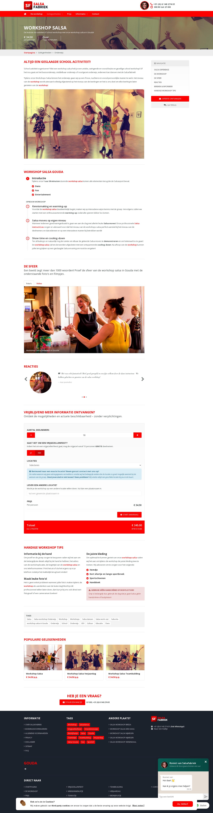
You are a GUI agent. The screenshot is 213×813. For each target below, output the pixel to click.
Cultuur (90, 623)
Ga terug (171, 105)
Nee (39, 453)
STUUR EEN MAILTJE (73, 702)
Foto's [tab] (29, 283)
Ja (31, 453)
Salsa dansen (87, 619)
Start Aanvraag (130, 514)
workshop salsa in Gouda (37, 623)
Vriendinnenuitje (91, 729)
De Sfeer (157, 78)
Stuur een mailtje (161, 729)
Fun (82, 742)
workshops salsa (129, 557)
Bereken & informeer (163, 86)
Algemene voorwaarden (36, 733)
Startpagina (29, 52)
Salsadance (84, 724)
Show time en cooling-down (48, 238)
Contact (95, 14)
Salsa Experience (161, 69)
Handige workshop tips (165, 90)
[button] (33, 319)
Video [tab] (39, 283)
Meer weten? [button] (138, 805)
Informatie (80, 14)
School (64, 623)
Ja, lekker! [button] (182, 804)
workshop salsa (75, 181)
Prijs (69, 14)
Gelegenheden (54, 14)
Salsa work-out (102, 619)
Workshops (75, 619)
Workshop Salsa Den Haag (122, 729)
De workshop (36, 14)
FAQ (27, 750)
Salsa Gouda (73, 742)
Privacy (28, 737)
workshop (34, 81)
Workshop (63, 619)
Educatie (99, 623)
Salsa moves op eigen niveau (49, 220)
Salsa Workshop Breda (120, 724)
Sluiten (203, 805)
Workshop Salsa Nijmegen (122, 733)
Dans (107, 623)
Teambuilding (85, 737)
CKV (82, 623)
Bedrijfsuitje (73, 733)
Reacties (158, 82)
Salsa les (114, 619)
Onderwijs (55, 623)
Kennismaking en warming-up (49, 206)
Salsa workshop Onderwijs (45, 619)
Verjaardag (98, 737)
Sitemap (28, 746)
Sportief (91, 742)
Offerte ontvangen (171, 98)
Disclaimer (30, 742)
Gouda (91, 733)
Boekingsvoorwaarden (36, 729)
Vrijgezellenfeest (74, 729)
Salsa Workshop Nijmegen (122, 737)
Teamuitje (72, 737)
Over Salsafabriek (33, 724)
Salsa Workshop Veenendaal (123, 742)
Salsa (29, 619)
